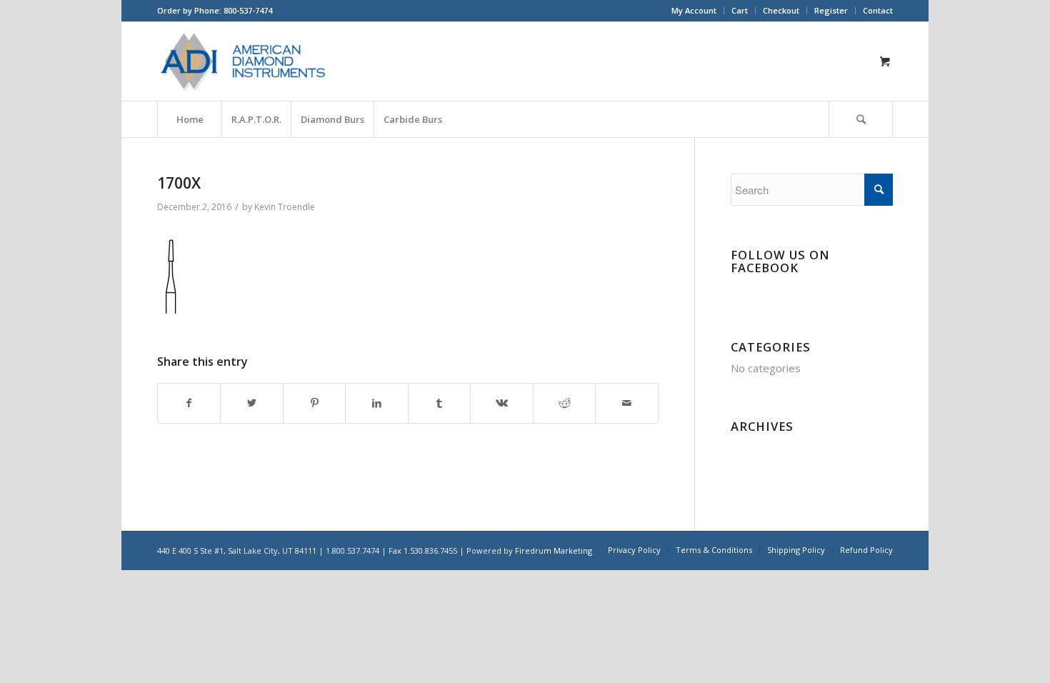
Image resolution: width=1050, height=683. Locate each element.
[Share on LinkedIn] (376, 403)
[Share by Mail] (627, 403)
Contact (878, 10)
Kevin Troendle (284, 207)
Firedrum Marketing (553, 550)
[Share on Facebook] (189, 403)
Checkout (781, 10)
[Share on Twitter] (251, 403)
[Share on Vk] (501, 403)
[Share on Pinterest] (314, 403)
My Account (693, 10)
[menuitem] (694, 10)
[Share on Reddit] (564, 403)
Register (831, 10)
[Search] (861, 119)
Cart (739, 10)
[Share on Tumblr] (439, 403)
